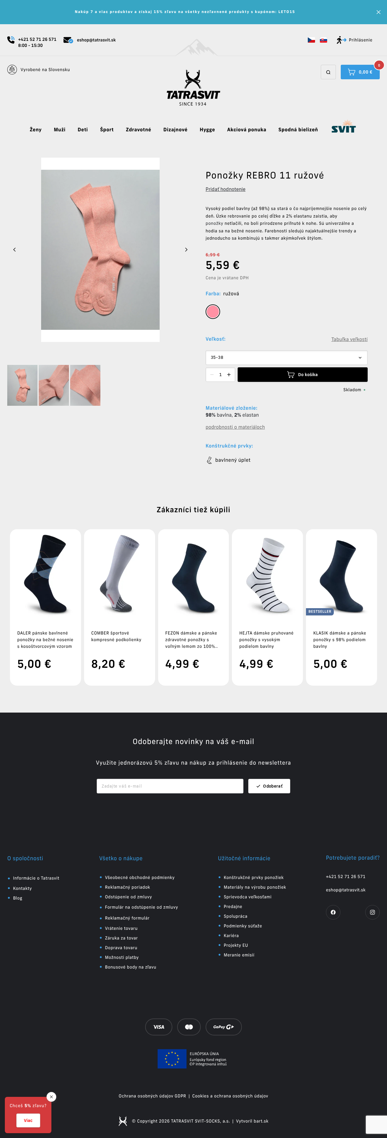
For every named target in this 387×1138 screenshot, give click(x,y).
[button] (311, 40)
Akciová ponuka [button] (246, 130)
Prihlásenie (360, 40)
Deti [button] (83, 130)
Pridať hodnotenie (226, 189)
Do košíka (308, 374)
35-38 (217, 357)
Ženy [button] (36, 130)
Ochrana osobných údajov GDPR (152, 1096)
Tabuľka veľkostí (349, 339)
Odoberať (273, 786)
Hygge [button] (207, 130)
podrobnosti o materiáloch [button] (235, 427)
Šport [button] (107, 130)
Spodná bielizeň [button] (298, 130)
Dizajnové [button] (175, 130)
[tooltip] (213, 311)
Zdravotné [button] (138, 130)
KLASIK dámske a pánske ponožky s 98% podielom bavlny (339, 639)
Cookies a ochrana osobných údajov (230, 1096)
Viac (28, 1120)
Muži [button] (60, 130)
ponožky (214, 223)
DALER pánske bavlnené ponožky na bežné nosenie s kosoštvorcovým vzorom (45, 639)
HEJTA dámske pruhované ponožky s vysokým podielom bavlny (266, 639)
